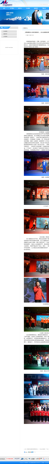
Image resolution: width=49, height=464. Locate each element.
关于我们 (12, 8)
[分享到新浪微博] (30, 452)
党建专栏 (5, 33)
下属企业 (44, 8)
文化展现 (28, 8)
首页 (4, 8)
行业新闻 (5, 31)
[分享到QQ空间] (28, 452)
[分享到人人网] (32, 452)
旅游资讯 (36, 8)
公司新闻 (5, 36)
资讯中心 (20, 8)
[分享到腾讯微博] (31, 452)
